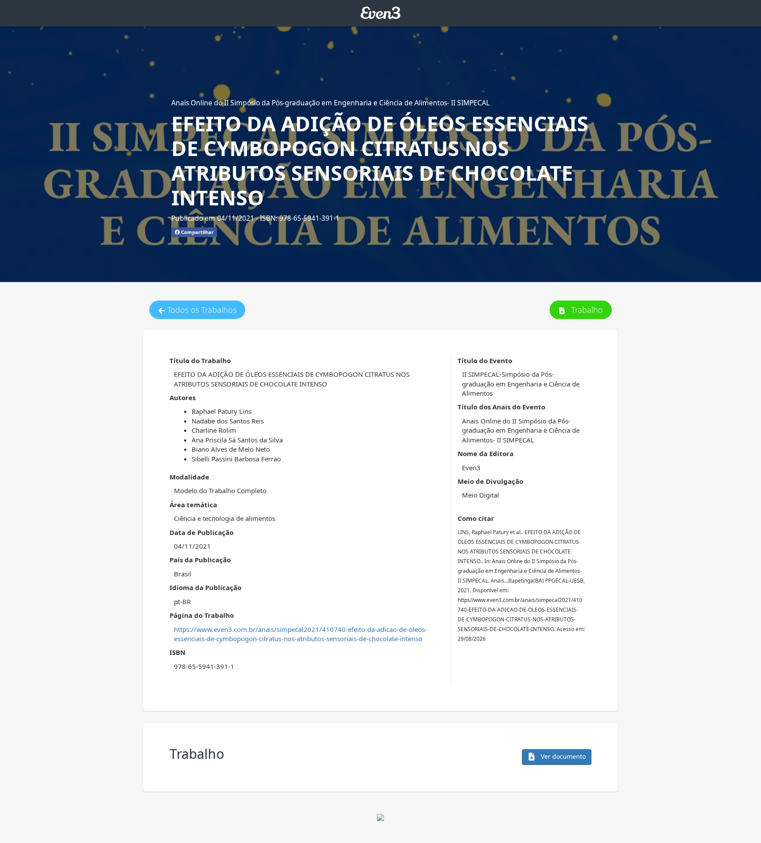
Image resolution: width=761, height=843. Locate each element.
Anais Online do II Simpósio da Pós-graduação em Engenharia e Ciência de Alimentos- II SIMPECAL (330, 103)
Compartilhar (197, 232)
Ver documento (562, 756)
